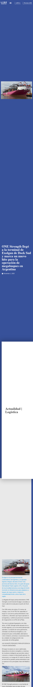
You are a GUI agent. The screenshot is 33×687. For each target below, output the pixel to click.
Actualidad (12, 408)
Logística (11, 411)
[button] (10, 2)
